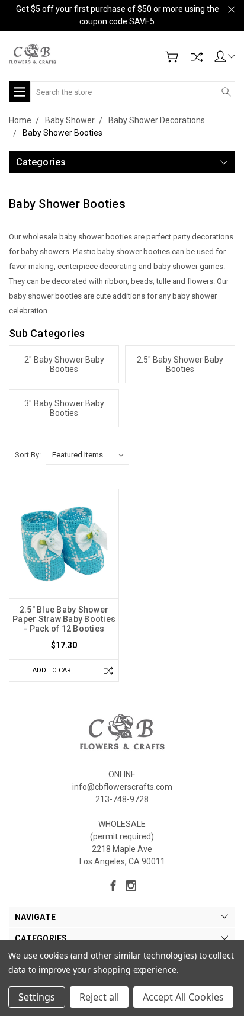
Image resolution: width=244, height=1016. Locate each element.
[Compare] (196, 56)
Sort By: (28, 454)
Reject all (99, 997)
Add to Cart (54, 670)
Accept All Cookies (183, 997)
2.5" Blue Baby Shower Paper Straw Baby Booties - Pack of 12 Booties (63, 619)
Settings (36, 997)
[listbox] (87, 455)
